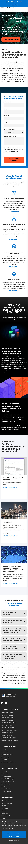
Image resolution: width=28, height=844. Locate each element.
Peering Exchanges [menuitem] (6, 789)
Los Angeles (18, 427)
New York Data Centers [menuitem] (7, 727)
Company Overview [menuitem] (6, 803)
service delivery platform (7, 368)
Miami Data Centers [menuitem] (6, 725)
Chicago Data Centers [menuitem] (7, 717)
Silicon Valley (10, 429)
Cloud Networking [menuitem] (6, 776)
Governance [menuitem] (4, 808)
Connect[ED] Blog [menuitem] (6, 815)
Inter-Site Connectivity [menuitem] (7, 781)
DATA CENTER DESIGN (8, 746)
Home (2, 7)
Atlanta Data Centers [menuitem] (7, 712)
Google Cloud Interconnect (8, 10)
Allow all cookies (14, 836)
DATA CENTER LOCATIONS (9, 709)
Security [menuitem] (3, 749)
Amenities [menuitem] (4, 759)
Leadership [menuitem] (4, 805)
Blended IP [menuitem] (4, 786)
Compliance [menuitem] (4, 752)
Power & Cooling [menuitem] (5, 757)
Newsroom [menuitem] (4, 818)
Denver (13, 427)
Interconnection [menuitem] (5, 774)
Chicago (9, 427)
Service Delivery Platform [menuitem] (8, 762)
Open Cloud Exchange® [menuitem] (7, 779)
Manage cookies (14, 840)
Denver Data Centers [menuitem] (7, 720)
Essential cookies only (14, 833)
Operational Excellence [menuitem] (7, 754)
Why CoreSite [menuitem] (5, 800)
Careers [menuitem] (3, 810)
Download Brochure (11, 39)
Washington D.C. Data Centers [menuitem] (9, 740)
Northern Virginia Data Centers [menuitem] (9, 730)
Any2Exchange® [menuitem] (6, 791)
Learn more (10, 828)
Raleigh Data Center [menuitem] (6, 735)
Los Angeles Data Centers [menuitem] (8, 722)
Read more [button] (13, 212)
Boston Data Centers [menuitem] (7, 715)
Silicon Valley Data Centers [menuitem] (8, 737)
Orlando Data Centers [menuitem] (7, 732)
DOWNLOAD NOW (14, 5)
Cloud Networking (10, 7)
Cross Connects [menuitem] (5, 784)
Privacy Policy (7, 153)
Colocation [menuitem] (4, 771)
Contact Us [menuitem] (4, 813)
